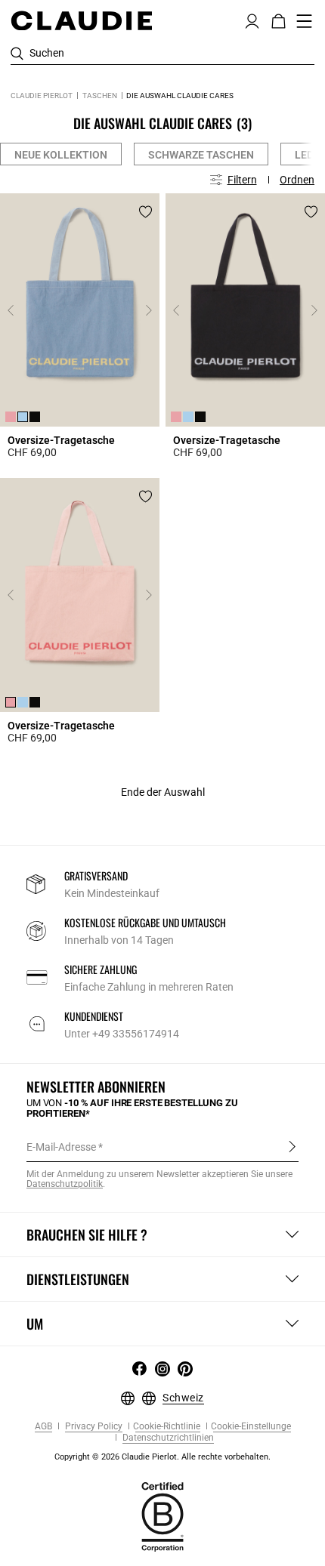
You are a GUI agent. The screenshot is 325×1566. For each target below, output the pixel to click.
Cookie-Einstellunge (251, 1427)
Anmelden (292, 1146)
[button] (252, 20)
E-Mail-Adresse (61, 1147)
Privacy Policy (92, 1427)
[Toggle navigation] (304, 21)
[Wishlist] (145, 212)
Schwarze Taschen (201, 155)
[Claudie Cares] (162, 1516)
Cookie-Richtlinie (166, 1427)
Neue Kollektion (60, 155)
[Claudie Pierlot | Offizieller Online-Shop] (81, 20)
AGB (43, 1427)
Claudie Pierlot (42, 95)
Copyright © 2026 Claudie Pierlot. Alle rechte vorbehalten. (162, 1457)
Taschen (99, 95)
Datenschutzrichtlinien (167, 1438)
